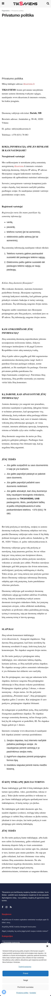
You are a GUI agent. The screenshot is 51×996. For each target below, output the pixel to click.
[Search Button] (48, 3)
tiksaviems (19, 166)
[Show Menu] (3, 3)
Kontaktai (33, 993)
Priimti (25, 973)
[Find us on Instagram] (6, 907)
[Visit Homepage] (25, 3)
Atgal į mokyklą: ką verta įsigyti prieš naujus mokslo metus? (25, 931)
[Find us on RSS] (11, 907)
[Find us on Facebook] (2, 907)
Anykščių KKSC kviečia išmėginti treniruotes (19, 927)
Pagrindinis (6, 11)
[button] (47, 946)
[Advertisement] (25, 47)
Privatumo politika (22, 993)
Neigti (25, 980)
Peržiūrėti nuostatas (25, 987)
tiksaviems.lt (29, 83)
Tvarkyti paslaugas (25, 967)
